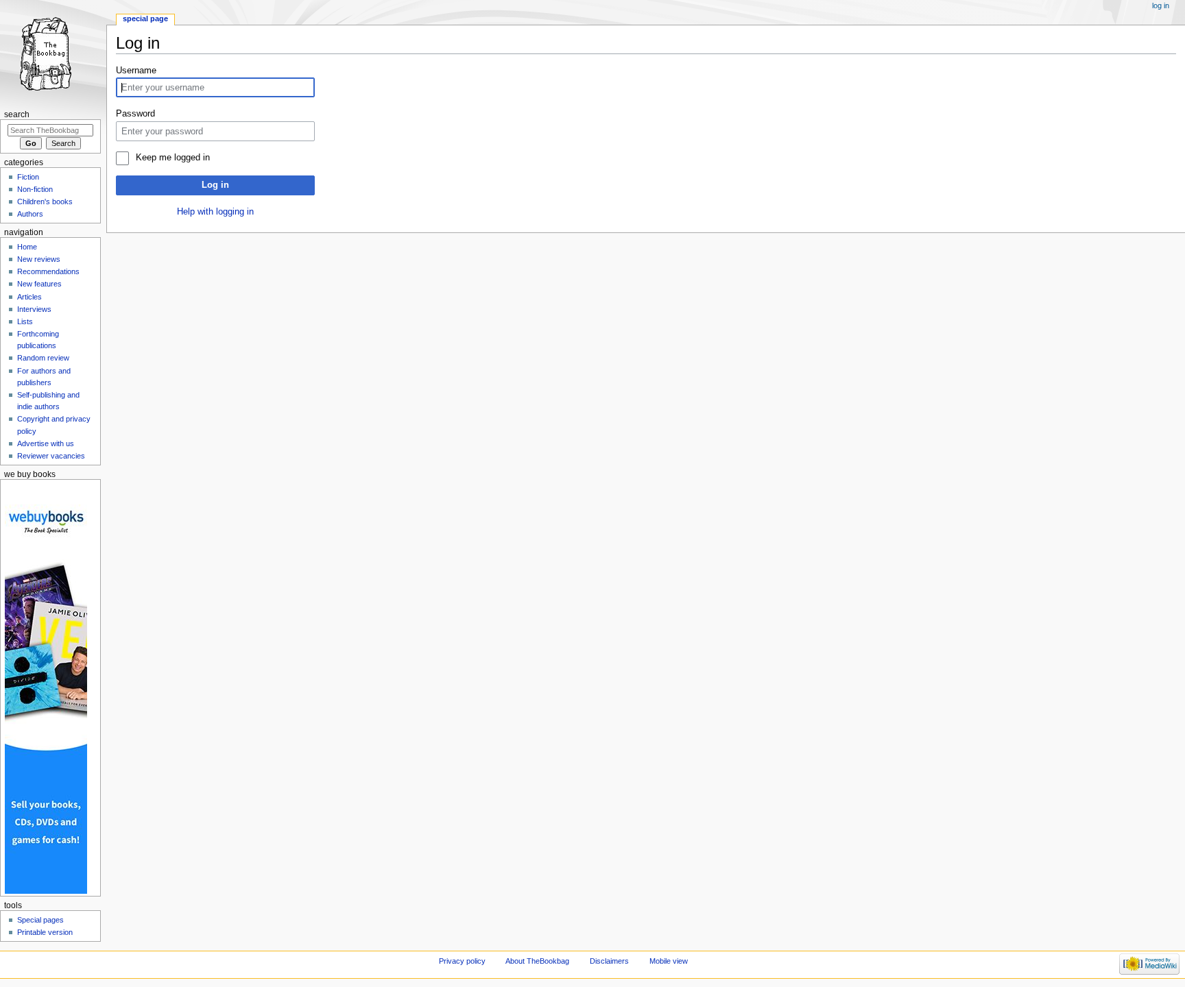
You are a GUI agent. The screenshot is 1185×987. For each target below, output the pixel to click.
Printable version (45, 932)
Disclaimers (609, 961)
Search (16, 114)
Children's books (45, 201)
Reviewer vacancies (51, 456)
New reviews (38, 259)
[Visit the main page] (53, 53)
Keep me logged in (172, 157)
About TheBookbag (537, 961)
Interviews (34, 309)
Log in (215, 185)
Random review (43, 358)
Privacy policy (462, 961)
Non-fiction (35, 189)
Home (27, 247)
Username (136, 70)
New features (39, 284)
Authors (30, 214)
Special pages (40, 920)
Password (135, 114)
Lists (25, 321)
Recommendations (48, 271)
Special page (145, 18)
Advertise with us (45, 443)
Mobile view (668, 961)
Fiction (28, 177)
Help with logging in (215, 212)
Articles (29, 297)
